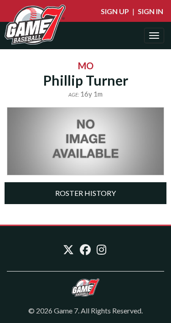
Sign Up (115, 11)
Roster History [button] (85, 193)
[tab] (85, 193)
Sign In (150, 11)
